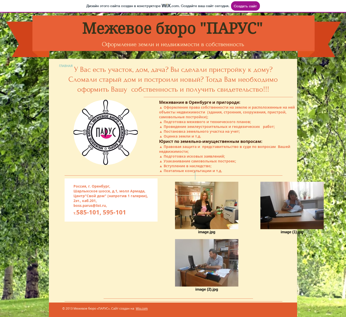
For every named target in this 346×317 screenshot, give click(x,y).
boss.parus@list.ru (89, 205)
